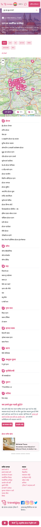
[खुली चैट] (25, 4)
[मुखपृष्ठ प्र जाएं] (8, 4)
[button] (25, 86)
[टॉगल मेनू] (2, 4)
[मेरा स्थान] (5, 523)
